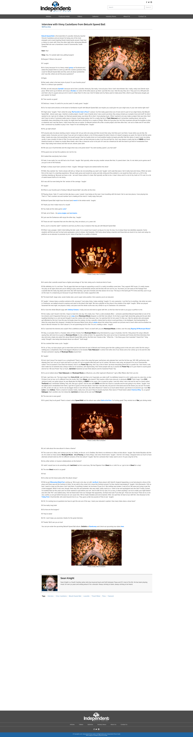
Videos (79, 16)
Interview (50, 596)
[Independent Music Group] (56, 7)
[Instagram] (151, 2)
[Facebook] (146, 2)
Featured (111, 596)
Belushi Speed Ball (75, 596)
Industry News (111, 16)
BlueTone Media (103, 735)
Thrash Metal (95, 596)
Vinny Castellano (61, 596)
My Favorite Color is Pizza (80, 112)
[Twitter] (149, 2)
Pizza (104, 596)
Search (148, 7)
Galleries (95, 16)
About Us (126, 16)
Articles (48, 16)
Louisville (86, 596)
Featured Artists (64, 16)
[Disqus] (96, 625)
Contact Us (142, 16)
